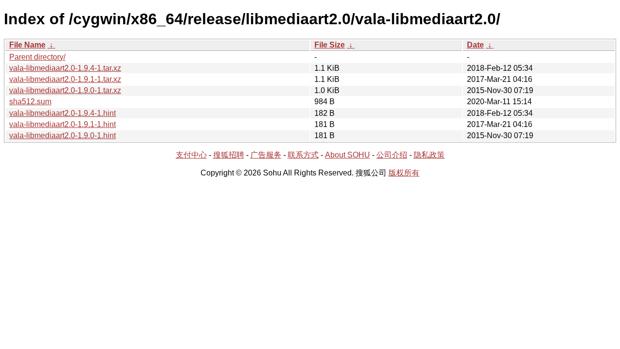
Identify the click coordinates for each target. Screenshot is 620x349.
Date (475, 45)
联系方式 (303, 155)
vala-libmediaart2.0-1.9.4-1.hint (62, 113)
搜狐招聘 (228, 155)
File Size (329, 45)
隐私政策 (429, 155)
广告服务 (265, 155)
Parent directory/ (37, 57)
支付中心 (191, 155)
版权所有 (403, 173)
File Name (27, 45)
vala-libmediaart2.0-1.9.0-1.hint (62, 135)
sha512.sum (30, 101)
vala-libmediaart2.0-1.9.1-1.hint (62, 124)
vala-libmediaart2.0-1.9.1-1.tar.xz (65, 79)
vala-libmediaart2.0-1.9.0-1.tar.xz (65, 90)
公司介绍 (391, 155)
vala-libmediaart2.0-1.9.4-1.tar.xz (65, 68)
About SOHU (347, 155)
